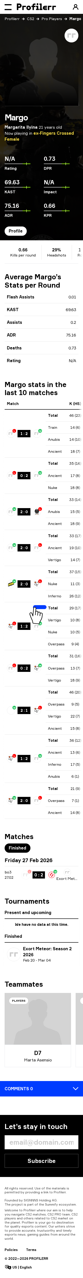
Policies (11, 1250)
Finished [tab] (17, 847)
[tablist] (16, 231)
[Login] (76, 7)
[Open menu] (8, 7)
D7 (38, 1052)
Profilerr (12, 18)
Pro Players (52, 18)
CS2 (30, 18)
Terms (31, 1250)
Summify (51, 1204)
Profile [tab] (16, 230)
